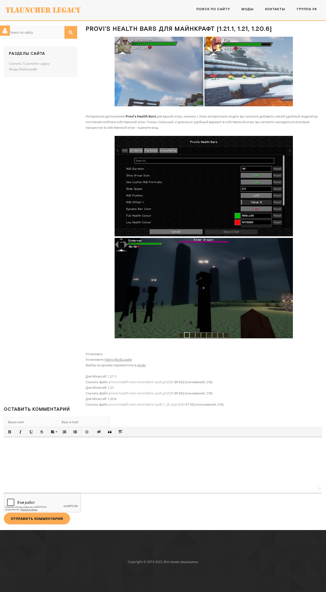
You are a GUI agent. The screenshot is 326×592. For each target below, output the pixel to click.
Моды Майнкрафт (23, 69)
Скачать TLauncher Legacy (29, 63)
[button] (10, 432)
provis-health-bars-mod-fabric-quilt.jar (138, 382)
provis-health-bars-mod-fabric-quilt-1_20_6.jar (143, 404)
